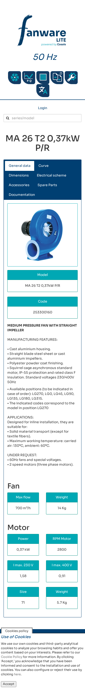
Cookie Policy (11, 657)
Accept (8, 684)
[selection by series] (14, 77)
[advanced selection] (28, 77)
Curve (43, 166)
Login (42, 108)
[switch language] (42, 90)
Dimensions (19, 175)
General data (19, 166)
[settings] (71, 77)
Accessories (19, 185)
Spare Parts (47, 185)
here (17, 674)
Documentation (22, 195)
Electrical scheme (51, 175)
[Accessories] (42, 77)
